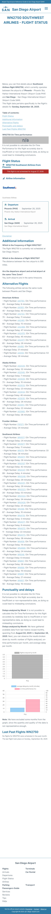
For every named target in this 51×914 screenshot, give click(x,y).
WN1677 (21, 444)
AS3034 (21, 392)
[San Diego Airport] (5, 8)
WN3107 (21, 463)
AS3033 (21, 385)
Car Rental (30, 872)
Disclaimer (28, 909)
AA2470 (21, 333)
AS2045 (21, 372)
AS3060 (21, 411)
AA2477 (21, 340)
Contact (36, 909)
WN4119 (21, 515)
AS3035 (21, 398)
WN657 (21, 561)
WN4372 (21, 528)
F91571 (21, 424)
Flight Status (8, 116)
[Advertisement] (25, 54)
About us (43, 909)
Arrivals (5, 872)
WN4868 (22, 548)
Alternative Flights (10, 122)
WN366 (21, 509)
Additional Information (12, 119)
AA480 (21, 346)
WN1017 (21, 437)
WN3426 (21, 502)
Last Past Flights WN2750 (14, 129)
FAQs (4, 901)
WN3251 (21, 483)
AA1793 (21, 301)
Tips (4, 898)
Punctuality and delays (12, 126)
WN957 (21, 580)
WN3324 (21, 496)
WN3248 (22, 476)
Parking (5, 885)
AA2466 (21, 327)
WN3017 (21, 457)
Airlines (5, 882)
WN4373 (21, 535)
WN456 (21, 541)
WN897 (21, 574)
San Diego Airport (26, 9)
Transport (30, 885)
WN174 (21, 450)
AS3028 (21, 379)
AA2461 (21, 320)
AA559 (21, 353)
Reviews (6, 895)
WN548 (21, 554)
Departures (7, 875)
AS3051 (21, 405)
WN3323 (22, 489)
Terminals (30, 868)
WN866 (21, 567)
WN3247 (21, 470)
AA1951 (21, 307)
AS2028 (21, 366)
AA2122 (21, 314)
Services (6, 891)
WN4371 (21, 522)
